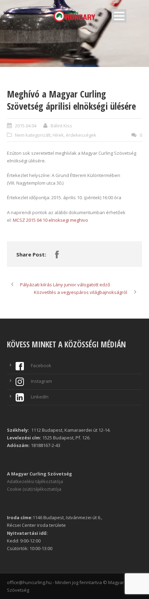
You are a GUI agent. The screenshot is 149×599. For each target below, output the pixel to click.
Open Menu (119, 16)
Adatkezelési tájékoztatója (35, 481)
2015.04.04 (25, 126)
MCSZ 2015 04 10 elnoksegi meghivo (50, 220)
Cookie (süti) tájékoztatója (34, 489)
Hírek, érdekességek (74, 135)
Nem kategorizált (33, 135)
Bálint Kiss (61, 126)
